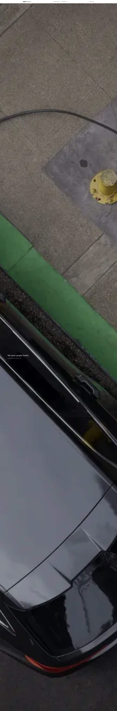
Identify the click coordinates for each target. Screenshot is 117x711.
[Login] (93, 1)
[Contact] (92, 1)
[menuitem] (57, 1)
